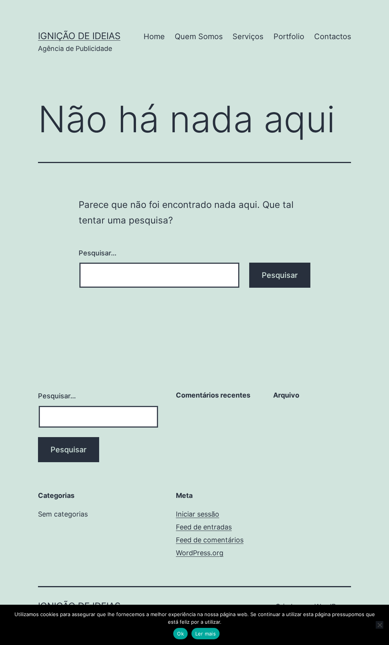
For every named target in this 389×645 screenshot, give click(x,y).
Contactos (332, 36)
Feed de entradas (204, 527)
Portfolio (289, 36)
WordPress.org (199, 553)
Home (154, 36)
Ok (180, 634)
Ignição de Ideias (79, 35)
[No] (379, 625)
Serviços (247, 36)
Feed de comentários (210, 540)
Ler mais (205, 634)
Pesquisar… (98, 253)
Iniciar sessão (197, 514)
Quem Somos (199, 36)
